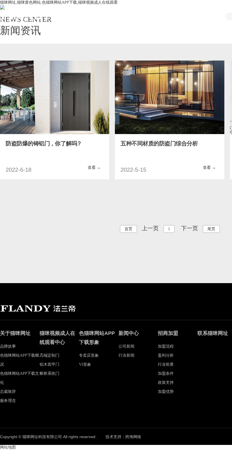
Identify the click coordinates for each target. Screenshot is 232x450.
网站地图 (8, 447)
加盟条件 (166, 373)
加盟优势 (166, 391)
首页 (106, 16)
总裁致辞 (8, 391)
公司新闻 (126, 346)
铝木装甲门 (49, 364)
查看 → (94, 167)
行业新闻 (126, 355)
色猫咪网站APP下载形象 (208, 17)
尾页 (211, 229)
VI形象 (85, 364)
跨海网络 (133, 437)
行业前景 (166, 364)
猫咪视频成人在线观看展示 (174, 17)
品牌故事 (141, 16)
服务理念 (8, 401)
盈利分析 (166, 355)
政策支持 (166, 382)
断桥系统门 (49, 373)
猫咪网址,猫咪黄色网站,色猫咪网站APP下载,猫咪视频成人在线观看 (59, 2)
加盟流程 (166, 346)
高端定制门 (49, 355)
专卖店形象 (89, 355)
